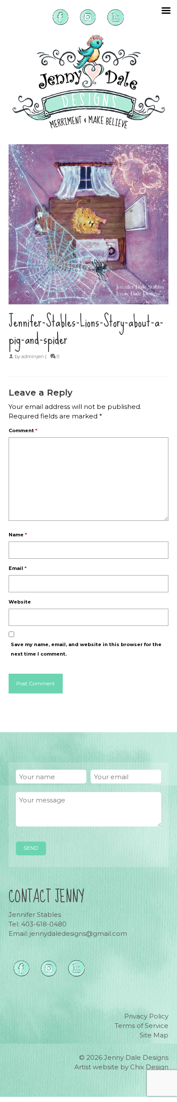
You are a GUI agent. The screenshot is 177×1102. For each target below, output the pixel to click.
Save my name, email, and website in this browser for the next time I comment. (86, 649)
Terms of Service (141, 1026)
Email (18, 568)
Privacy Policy (146, 1016)
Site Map (154, 1035)
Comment (23, 430)
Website (20, 602)
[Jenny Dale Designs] (88, 81)
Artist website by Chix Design (121, 1067)
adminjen (32, 356)
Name (18, 535)
